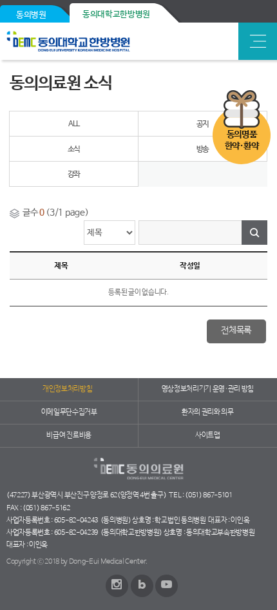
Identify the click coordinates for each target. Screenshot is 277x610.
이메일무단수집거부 (69, 412)
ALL (73, 124)
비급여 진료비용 (68, 435)
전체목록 (236, 330)
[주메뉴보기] (257, 41)
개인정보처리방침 (67, 389)
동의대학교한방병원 (116, 14)
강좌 (74, 174)
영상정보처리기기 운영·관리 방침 (208, 389)
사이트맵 (207, 435)
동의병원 (31, 15)
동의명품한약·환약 (241, 140)
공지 (202, 124)
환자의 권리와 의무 (208, 412)
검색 (254, 232)
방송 (202, 149)
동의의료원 (98, 41)
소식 (74, 149)
